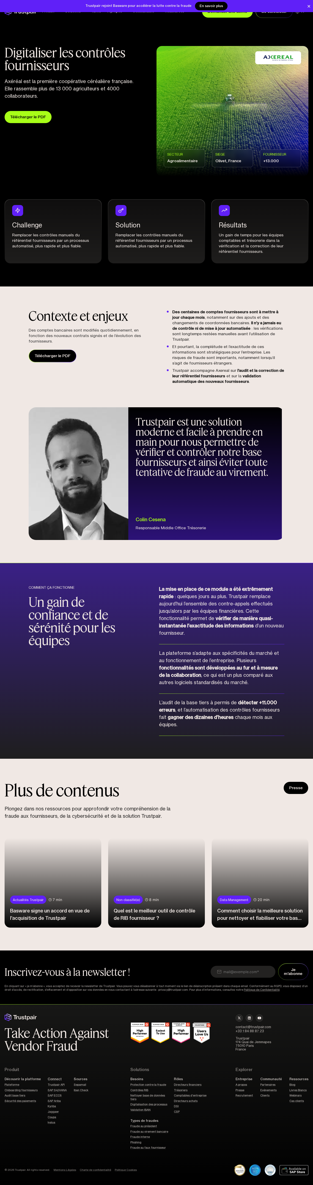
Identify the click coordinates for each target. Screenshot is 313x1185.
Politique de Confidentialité (262, 989)
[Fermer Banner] (309, 6)
